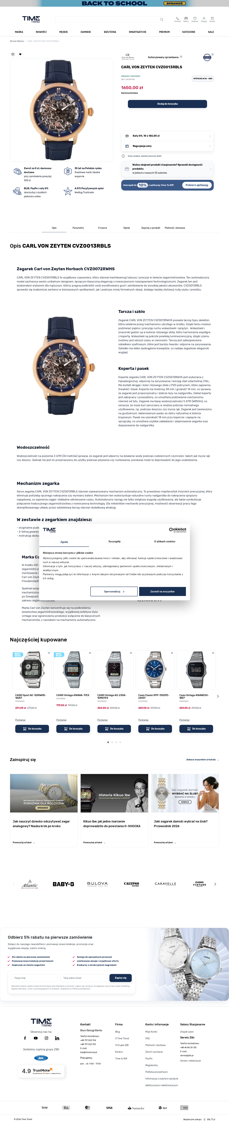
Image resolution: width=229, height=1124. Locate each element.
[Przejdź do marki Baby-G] (63, 884)
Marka (19, 32)
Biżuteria (110, 32)
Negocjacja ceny (172, 146)
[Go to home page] (31, 19)
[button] (61, 109)
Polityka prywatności (156, 1072)
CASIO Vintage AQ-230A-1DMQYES (111, 696)
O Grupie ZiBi (122, 1045)
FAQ (147, 1038)
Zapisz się (120, 977)
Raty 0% (172, 136)
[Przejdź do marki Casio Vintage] (199, 884)
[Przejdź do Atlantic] (30, 884)
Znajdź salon (187, 1031)
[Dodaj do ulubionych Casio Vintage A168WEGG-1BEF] (213, 653)
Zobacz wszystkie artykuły (202, 759)
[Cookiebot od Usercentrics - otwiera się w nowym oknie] (171, 530)
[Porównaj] (13, 54)
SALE (211, 32)
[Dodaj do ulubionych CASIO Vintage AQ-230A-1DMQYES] (131, 653)
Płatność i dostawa (155, 1045)
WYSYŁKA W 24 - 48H (202, 79)
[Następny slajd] (218, 696)
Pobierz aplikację (197, 185)
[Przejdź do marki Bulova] (97, 884)
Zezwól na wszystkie (162, 591)
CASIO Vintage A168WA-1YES (72, 695)
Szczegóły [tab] (114, 541)
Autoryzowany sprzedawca (163, 57)
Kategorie (188, 32)
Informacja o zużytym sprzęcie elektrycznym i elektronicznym (161, 1082)
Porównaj (20, 720)
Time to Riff (121, 1058)
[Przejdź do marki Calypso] (131, 884)
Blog (117, 1031)
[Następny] (215, 884)
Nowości (41, 32)
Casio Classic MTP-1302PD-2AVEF (153, 696)
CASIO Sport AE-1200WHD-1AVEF (30, 696)
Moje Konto (151, 1031)
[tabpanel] (114, 433)
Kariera (119, 1051)
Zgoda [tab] (64, 541)
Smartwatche (137, 32)
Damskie (86, 32)
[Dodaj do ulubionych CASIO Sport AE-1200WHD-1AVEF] (49, 653)
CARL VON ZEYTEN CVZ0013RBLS (43, 41)
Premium (164, 32)
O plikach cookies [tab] (164, 541)
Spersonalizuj (112, 591)
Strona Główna (17, 41)
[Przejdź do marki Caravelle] (165, 884)
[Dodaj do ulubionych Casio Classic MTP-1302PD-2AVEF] (172, 653)
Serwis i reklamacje (190, 1060)
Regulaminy (151, 1065)
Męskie (63, 32)
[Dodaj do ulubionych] (20, 54)
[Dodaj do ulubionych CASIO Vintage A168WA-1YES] (90, 653)
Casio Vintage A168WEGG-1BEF (194, 696)
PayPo (148, 1058)
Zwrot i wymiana (154, 1051)
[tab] (54, 228)
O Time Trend (122, 1038)
